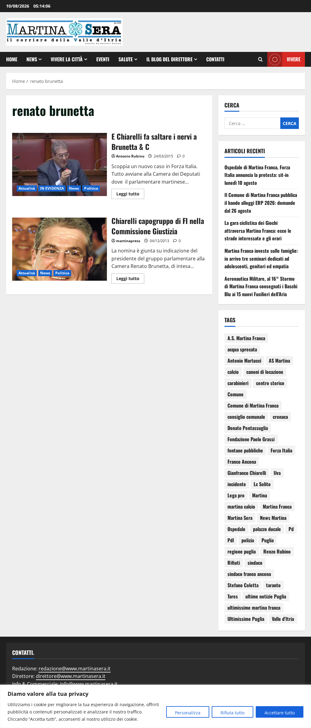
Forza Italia (281, 450)
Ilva (277, 472)
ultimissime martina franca (253, 607)
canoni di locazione (264, 371)
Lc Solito (262, 484)
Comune (235, 394)
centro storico (270, 383)
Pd (291, 529)
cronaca (280, 416)
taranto (273, 585)
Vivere (293, 59)
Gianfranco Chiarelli (246, 472)
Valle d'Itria (283, 618)
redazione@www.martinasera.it (75, 668)
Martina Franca (277, 506)
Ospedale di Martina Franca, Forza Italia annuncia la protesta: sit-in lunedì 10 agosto (257, 175)
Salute (125, 59)
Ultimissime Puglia (245, 618)
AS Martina (279, 360)
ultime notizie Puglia (265, 596)
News (31, 59)
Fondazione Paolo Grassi (251, 439)
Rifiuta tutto (232, 713)
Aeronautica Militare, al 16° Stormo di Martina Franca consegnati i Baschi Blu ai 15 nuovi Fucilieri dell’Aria (260, 286)
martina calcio (241, 506)
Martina (259, 495)
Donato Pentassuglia (247, 428)
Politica (91, 188)
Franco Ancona (241, 461)
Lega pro (235, 495)
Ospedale (236, 529)
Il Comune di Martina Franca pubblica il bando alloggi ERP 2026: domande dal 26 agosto (260, 202)
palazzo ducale (267, 529)
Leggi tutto (130, 193)
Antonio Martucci (244, 360)
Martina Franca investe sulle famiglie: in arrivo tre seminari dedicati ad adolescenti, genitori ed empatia (261, 258)
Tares (232, 596)
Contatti (215, 59)
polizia (247, 540)
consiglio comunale (246, 416)
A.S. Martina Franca (246, 338)
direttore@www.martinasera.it (70, 676)
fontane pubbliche (245, 450)
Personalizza (187, 713)
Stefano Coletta (242, 585)
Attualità (27, 188)
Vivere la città (67, 59)
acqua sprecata (242, 349)
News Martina (273, 517)
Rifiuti (233, 562)
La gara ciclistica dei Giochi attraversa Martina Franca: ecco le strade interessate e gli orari (257, 230)
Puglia (267, 540)
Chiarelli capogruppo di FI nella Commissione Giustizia (59, 249)
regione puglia (241, 551)
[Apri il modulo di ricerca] (260, 59)
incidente (236, 484)
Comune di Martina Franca (253, 405)
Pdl (230, 540)
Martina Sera (239, 517)
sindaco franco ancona (249, 573)
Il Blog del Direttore (169, 59)
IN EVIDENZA (52, 188)
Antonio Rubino (130, 156)
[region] (155, 706)
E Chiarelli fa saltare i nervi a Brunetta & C (59, 164)
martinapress (128, 240)
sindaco (255, 562)
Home (11, 59)
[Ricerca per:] (252, 123)
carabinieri (237, 383)
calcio (233, 371)
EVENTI (102, 59)
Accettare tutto (280, 713)
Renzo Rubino (277, 551)
